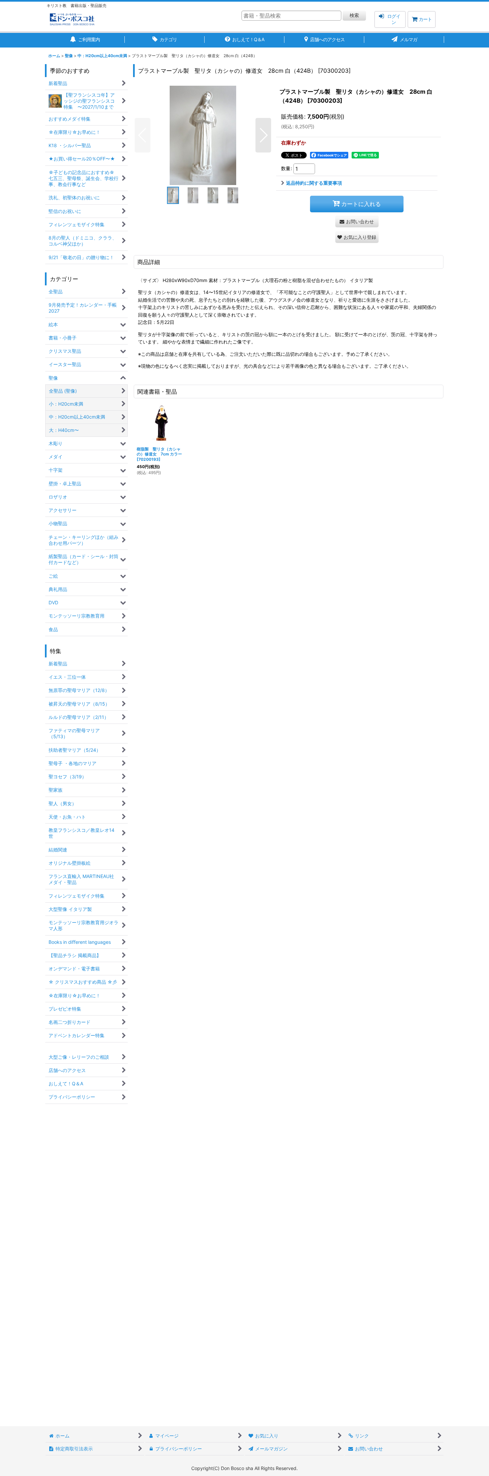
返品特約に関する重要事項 (314, 183)
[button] (142, 135)
